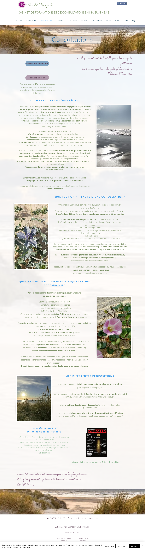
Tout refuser (121, 546)
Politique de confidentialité (21, 547)
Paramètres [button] (109, 546)
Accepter (134, 546)
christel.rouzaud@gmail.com (86, 518)
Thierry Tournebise (110, 462)
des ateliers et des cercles (86, 405)
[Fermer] (142, 546)
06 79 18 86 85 (57, 518)
